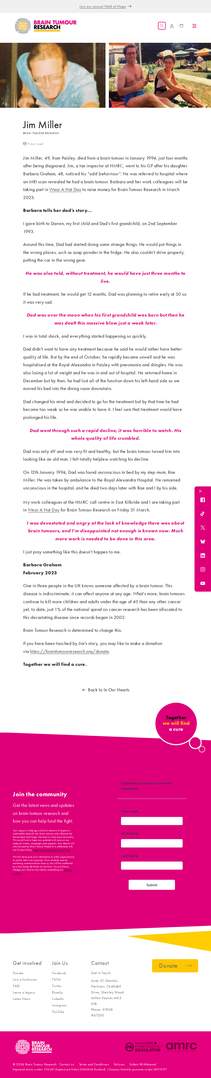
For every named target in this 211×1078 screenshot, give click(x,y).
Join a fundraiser (25, 979)
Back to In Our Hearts (108, 690)
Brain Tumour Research (41, 1064)
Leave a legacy (24, 992)
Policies (119, 1064)
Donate (18, 973)
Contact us (66, 1064)
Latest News (22, 999)
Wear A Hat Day (65, 189)
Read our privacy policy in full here (52, 850)
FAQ (16, 986)
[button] (162, 26)
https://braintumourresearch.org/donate (69, 651)
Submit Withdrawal (142, 1064)
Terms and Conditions (94, 1064)
